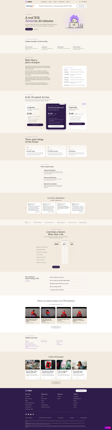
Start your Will (29, 29)
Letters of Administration (29, 402)
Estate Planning (43, 1)
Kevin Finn (61, 304)
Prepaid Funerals (61, 1)
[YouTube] (31, 414)
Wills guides (27, 341)
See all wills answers (56, 327)
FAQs (42, 396)
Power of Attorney (60, 341)
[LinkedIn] (33, 414)
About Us (68, 1)
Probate (50, 1)
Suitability (72, 417)
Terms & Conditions (28, 417)
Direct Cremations (28, 404)
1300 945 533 (84, 1)
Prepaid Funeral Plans (29, 409)
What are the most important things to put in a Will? (32, 346)
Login (80, 1)
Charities (59, 396)
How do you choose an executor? (30, 344)
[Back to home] (28, 391)
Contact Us (76, 402)
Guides (42, 400)
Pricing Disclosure (83, 417)
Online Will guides (56, 382)
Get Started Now (81, 390)
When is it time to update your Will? (31, 348)
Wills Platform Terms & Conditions (45, 417)
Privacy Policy (60, 417)
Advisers (58, 398)
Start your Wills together (76, 123)
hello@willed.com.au (77, 398)
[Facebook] (26, 414)
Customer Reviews (44, 404)
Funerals (55, 1)
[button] (26, 208)
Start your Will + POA (56, 126)
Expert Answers (44, 398)
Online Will (27, 396)
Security (75, 404)
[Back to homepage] (28, 2)
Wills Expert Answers (44, 341)
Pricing (42, 402)
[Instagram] (28, 414)
